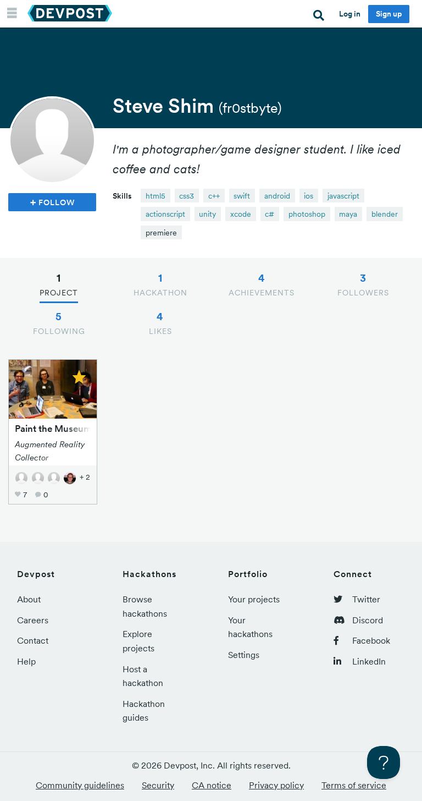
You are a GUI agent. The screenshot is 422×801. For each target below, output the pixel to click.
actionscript (165, 214)
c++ (214, 196)
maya (348, 214)
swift (242, 196)
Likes (160, 323)
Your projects (254, 599)
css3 (186, 196)
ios (308, 196)
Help (26, 661)
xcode (240, 214)
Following (59, 323)
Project (59, 284)
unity (207, 214)
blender (384, 214)
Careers (32, 620)
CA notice (211, 785)
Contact (32, 640)
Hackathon (160, 284)
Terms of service (353, 785)
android (277, 196)
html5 (155, 196)
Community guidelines (80, 785)
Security (158, 785)
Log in (349, 14)
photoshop (306, 214)
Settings (243, 654)
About (29, 599)
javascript (343, 196)
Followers (363, 284)
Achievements (262, 284)
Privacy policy (276, 785)
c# (269, 214)
